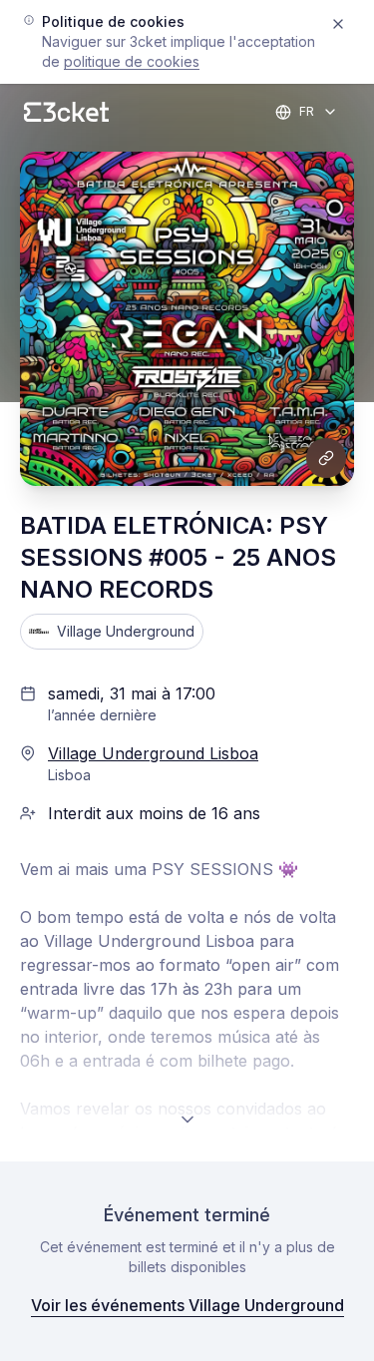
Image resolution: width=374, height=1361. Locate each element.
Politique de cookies (131, 61)
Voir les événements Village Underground (187, 1305)
